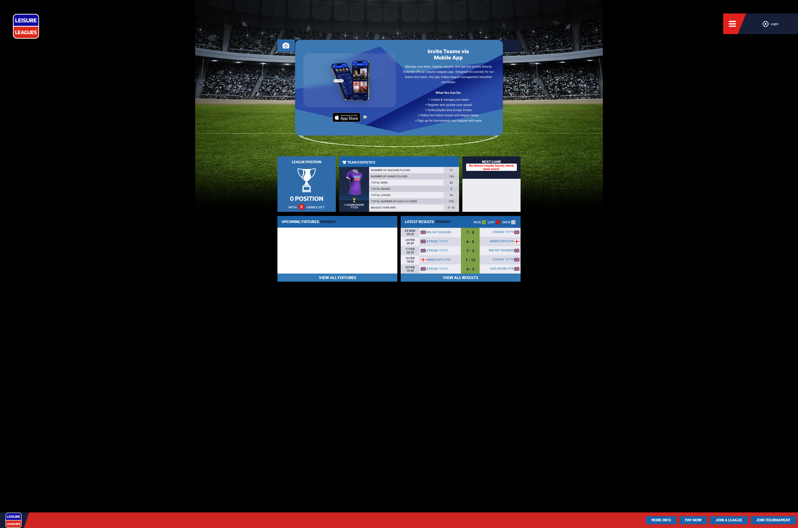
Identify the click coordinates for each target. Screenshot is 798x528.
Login (774, 24)
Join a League (728, 520)
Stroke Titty (503, 232)
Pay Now (693, 520)
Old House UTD (502, 268)
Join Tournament (773, 520)
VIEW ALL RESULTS (460, 277)
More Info (661, 520)
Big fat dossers (438, 232)
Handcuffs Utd (502, 241)
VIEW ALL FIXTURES (337, 277)
